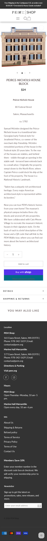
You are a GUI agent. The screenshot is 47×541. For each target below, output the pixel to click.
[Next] (29, 72)
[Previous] (17, 72)
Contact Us (9, 451)
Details (8, 291)
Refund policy (10, 432)
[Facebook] (6, 377)
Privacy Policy (10, 441)
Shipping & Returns (16, 299)
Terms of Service (12, 437)
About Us (8, 422)
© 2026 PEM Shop (11, 518)
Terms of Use (10, 446)
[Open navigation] (17, 18)
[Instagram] (14, 377)
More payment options (23, 278)
